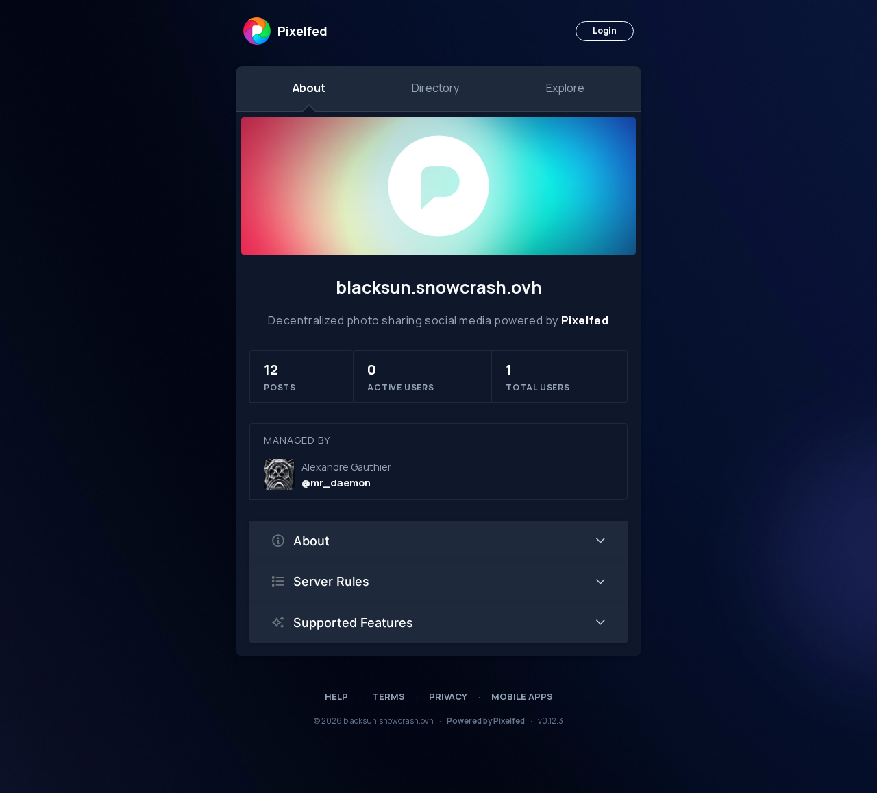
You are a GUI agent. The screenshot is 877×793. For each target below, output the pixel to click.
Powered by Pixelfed (486, 720)
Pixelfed (585, 320)
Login (605, 30)
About (309, 87)
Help (336, 696)
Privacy (448, 696)
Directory (435, 87)
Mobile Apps (522, 696)
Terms (388, 696)
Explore (565, 87)
